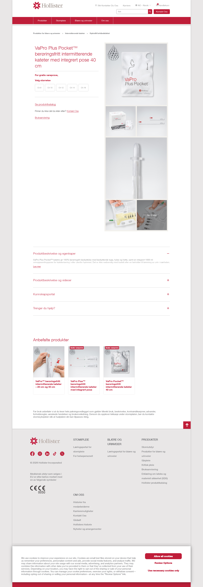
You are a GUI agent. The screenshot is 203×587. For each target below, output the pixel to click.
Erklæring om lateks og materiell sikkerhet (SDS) (155, 476)
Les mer (37, 266)
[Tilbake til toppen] (187, 425)
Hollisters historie (82, 524)
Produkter (42, 20)
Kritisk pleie (148, 464)
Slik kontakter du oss (108, 5)
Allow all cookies (163, 556)
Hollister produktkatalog (154, 482)
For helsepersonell (83, 455)
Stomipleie (61, 20)
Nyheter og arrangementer (87, 528)
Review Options (163, 562)
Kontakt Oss (161, 11)
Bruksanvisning (42, 117)
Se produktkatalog (45, 104)
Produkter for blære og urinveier (46, 33)
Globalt (77, 519)
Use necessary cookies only (163, 570)
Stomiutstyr (148, 447)
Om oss (105, 20)
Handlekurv (163, 5)
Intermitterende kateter (75, 33)
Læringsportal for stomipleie (82, 449)
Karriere (126, 5)
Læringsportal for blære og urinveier (121, 453)
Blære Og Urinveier (114, 442)
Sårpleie (146, 460)
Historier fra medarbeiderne (81, 504)
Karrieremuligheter (83, 511)
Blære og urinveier (83, 20)
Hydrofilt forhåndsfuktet (100, 33)
